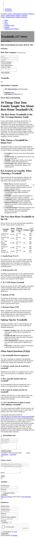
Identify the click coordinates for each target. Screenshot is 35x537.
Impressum (13, 454)
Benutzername (5, 485)
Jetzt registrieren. (26, 496)
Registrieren (8, 10)
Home (6, 20)
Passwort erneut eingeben (8, 517)
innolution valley (9, 25)
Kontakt (6, 27)
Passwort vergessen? (7, 496)
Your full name (5, 464)
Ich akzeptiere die (10, 531)
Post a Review (5, 72)
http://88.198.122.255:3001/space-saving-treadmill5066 (17, 416)
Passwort (3, 489)
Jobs (5, 22)
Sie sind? (3, 521)
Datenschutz (4, 454)
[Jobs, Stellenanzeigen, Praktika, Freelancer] (17, 15)
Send (2, 476)
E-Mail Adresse (5, 510)
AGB (28, 453)
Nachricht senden (6, 451)
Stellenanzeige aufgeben (11, 29)
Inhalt (2, 473)
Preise (6, 24)
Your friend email (6, 466)
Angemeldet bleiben (9, 493)
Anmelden (7, 9)
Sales (12, 92)
